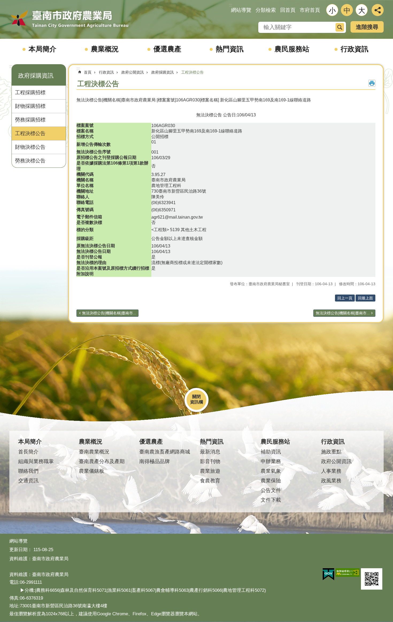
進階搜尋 (367, 27)
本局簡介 (42, 49)
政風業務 (331, 480)
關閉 (196, 396)
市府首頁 (310, 10)
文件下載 (271, 500)
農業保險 (271, 480)
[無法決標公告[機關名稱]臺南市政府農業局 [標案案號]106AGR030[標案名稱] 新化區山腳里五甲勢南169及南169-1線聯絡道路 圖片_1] (371, 579)
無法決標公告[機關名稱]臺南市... (109, 313)
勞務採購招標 (30, 120)
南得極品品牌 (154, 461)
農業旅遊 (210, 471)
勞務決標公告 (30, 160)
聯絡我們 (28, 471)
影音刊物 (210, 461)
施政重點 (331, 452)
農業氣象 (271, 471)
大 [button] (361, 10)
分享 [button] (378, 10)
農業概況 (105, 49)
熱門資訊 (230, 49)
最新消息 (210, 452)
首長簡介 (28, 452)
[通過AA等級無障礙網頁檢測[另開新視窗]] (348, 572)
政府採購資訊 (162, 72)
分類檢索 (266, 10)
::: (11, 66)
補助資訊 (271, 452)
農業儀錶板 (91, 471)
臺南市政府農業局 (69, 19)
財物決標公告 (30, 147)
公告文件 (271, 490)
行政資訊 (354, 49)
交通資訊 (28, 480)
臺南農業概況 (94, 452)
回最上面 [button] (365, 298)
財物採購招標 (30, 106)
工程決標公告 (30, 133)
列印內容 (371, 83)
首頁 (87, 72)
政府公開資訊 (132, 72)
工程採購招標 (30, 92)
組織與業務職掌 (36, 461)
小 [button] (332, 10)
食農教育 (210, 480)
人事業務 (331, 471)
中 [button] (347, 10)
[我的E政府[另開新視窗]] (328, 574)
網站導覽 (241, 10)
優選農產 (167, 49)
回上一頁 (344, 298)
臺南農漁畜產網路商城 (164, 452)
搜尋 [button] (340, 27)
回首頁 (287, 10)
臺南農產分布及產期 (102, 461)
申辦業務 (271, 461)
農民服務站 (292, 49)
